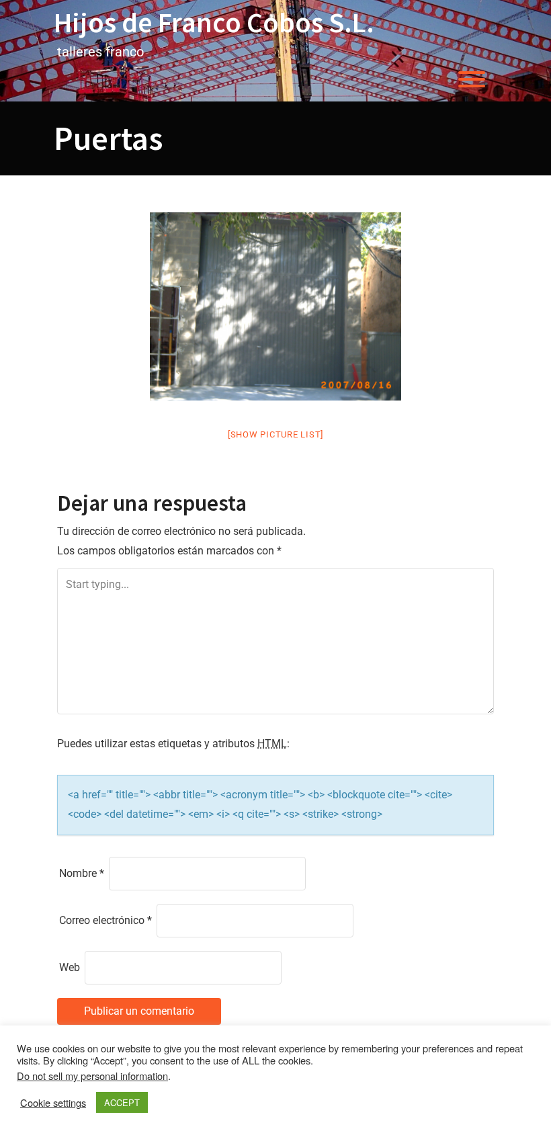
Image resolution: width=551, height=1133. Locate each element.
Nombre (81, 873)
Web (69, 967)
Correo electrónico (105, 920)
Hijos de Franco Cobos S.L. (214, 22)
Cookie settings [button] (53, 1103)
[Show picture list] (275, 434)
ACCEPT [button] (122, 1102)
